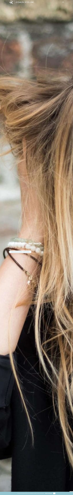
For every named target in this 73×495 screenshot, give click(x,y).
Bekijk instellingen (48, 493)
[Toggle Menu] (63, 2)
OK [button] (54, 493)
